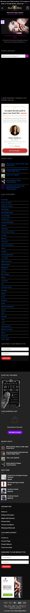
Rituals (3, 294)
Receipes (4, 290)
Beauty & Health (6, 203)
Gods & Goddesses (7, 245)
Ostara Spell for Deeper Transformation (13, 181)
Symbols (4, 316)
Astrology (4, 199)
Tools (3, 323)
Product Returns (6, 544)
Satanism (4, 300)
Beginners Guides (7, 206)
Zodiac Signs (5, 339)
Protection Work (6, 287)
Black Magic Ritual (7, 212)
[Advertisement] (15, 79)
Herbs (3, 248)
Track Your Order (6, 547)
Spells (3, 303)
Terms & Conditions (7, 525)
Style (2, 313)
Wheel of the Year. (7, 329)
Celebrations (5, 219)
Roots (3, 297)
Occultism (4, 280)
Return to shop (15, 432)
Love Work (4, 258)
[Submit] (27, 56)
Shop (9, 605)
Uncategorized (6, 326)
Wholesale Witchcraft (8, 528)
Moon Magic (5, 274)
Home (5, 605)
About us (4, 512)
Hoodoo (3, 251)
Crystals (4, 235)
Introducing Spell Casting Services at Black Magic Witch (17, 170)
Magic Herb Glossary (8, 518)
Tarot (3, 319)
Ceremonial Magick (7, 222)
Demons (4, 238)
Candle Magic (5, 216)
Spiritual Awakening (7, 306)
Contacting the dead (7, 232)
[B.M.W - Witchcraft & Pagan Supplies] (14, 8)
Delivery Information (7, 515)
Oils (2, 284)
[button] (2, 8)
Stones (3, 310)
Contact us (4, 538)
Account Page (5, 541)
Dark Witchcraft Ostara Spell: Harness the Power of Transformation (15, 187)
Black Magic (5, 209)
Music (3, 277)
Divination (4, 242)
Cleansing (4, 229)
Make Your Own (6, 261)
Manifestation (5, 264)
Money (3, 271)
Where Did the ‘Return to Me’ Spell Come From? (17, 164)
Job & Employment (7, 254)
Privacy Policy (5, 521)
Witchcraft (4, 336)
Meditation (4, 268)
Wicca (3, 332)
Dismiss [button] (26, 3)
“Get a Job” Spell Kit (12, 175)
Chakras (4, 225)
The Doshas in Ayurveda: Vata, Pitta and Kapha (15, 36)
